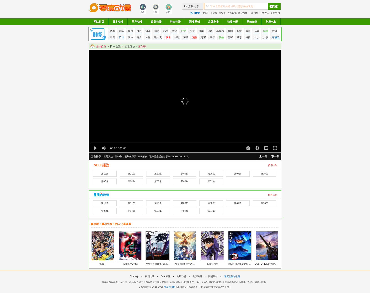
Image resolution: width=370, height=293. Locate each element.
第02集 (184, 181)
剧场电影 (271, 21)
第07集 (237, 173)
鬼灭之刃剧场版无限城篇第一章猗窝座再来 (250, 264)
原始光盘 (251, 21)
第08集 (211, 173)
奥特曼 (222, 13)
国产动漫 (137, 21)
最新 (168, 12)
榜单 (142, 12)
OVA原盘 (165, 276)
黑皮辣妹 (242, 13)
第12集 (104, 173)
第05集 (104, 181)
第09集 (184, 173)
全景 (155, 12)
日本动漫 (118, 21)
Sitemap (134, 276)
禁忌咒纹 (129, 46)
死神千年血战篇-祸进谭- (157, 264)
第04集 (131, 181)
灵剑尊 (213, 13)
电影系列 (197, 276)
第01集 (211, 181)
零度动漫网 (170, 286)
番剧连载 (149, 276)
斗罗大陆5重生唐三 (185, 264)
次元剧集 (213, 21)
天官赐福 (232, 13)
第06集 (264, 173)
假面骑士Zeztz (130, 264)
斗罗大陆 (264, 13)
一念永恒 (253, 13)
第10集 (158, 173)
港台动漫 (175, 21)
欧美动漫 (156, 21)
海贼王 (205, 13)
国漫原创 (194, 21)
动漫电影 (232, 21)
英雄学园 (275, 13)
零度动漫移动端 (232, 276)
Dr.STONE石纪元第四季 (267, 264)
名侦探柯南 (212, 264)
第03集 (158, 181)
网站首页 (98, 21)
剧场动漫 (181, 276)
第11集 (131, 173)
